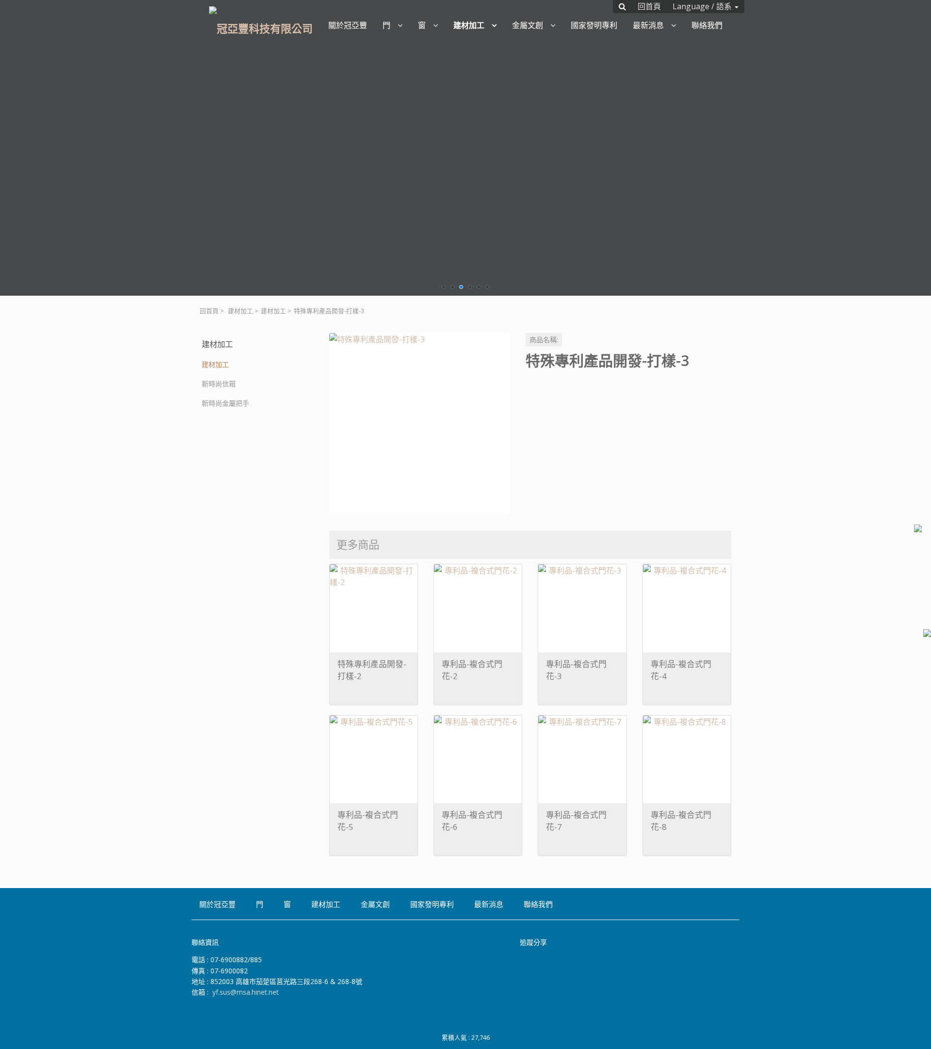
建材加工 (240, 311)
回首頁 (209, 311)
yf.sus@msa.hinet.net (245, 992)
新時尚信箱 (219, 383)
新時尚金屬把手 (225, 403)
